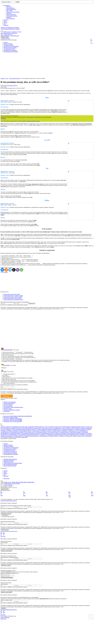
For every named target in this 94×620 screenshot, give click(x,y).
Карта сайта (6, 478)
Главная (5, 42)
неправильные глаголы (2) (48, 433)
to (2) (53, 428)
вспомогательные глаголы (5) (79, 426)
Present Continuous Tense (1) (55, 429)
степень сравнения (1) (42, 429)
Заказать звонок (4, 37)
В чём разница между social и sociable (13, 297)
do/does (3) (69, 428)
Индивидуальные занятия (10, 47)
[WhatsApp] (21, 270)
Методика (8, 6)
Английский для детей (9, 49)
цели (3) (4, 429)
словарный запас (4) (65, 432)
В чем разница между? (11, 85)
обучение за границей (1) (13, 430)
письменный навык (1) (15, 433)
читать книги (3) (36, 430)
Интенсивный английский (10, 453)
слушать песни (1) (37, 428)
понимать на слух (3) (74, 430)
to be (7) (60, 426)
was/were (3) (52, 426)
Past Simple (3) (7, 428)
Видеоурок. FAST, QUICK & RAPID (13, 421)
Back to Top (3, 618)
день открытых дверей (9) (73, 433)
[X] (14, 270)
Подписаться (6, 396)
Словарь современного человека (12, 410)
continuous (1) (65, 430)
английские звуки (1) (54, 436)
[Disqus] (47, 328)
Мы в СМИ (9, 10)
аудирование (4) (84, 430)
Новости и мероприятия (10, 402)
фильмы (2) (32, 426)
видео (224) (17, 437)
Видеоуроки (7, 411)
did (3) (73, 428)
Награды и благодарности (13, 12)
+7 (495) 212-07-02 (5, 38)
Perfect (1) (83, 434)
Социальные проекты (11, 16)
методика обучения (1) (53, 432)
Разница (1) (62, 436)
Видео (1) (11, 437)
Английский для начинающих (11, 46)
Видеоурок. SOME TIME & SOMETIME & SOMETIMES (18, 416)
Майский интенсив (8, 461)
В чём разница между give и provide (12, 298)
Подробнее (3, 118)
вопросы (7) (43, 434)
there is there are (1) (40, 426)
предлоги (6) (89, 434)
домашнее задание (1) (42, 432)
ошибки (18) (14, 428)
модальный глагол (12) (31, 432)
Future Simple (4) (29, 428)
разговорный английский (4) (18, 432)
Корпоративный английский (11, 51)
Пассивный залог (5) (75, 434)
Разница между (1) (19, 436)
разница (6, 272)
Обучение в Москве (8, 45)
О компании (7, 5)
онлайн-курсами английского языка (31, 121)
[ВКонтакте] (2, 270)
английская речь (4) (5, 432)
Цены (5, 21)
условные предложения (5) (53, 434)
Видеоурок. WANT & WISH (10, 417)
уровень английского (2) (81, 429)
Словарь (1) (6, 437)
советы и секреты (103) (78, 436)
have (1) (64, 428)
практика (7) (10, 429)
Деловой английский (9, 460)
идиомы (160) (69, 436)
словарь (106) (24, 437)
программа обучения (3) (76, 432)
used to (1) (34, 429)
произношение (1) (43, 436)
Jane (5, 86)
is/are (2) (89, 426)
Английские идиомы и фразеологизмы (13, 407)
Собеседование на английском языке (13, 463)
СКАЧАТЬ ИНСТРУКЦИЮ (7, 577)
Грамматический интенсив (10, 459)
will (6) (56, 426)
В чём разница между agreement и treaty (13, 299)
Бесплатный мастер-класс (10, 465)
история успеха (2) (57, 430)
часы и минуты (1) (47, 428)
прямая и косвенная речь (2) (8, 436)
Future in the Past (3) (65, 434)
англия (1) (3, 426)
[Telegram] (10, 270)
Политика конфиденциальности (9, 500)
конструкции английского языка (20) (22, 429)
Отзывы (6, 19)
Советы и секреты (8, 404)
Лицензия (8, 13)
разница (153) (20, 428)
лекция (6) (77, 428)
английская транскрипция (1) (31, 436)
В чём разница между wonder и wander (13, 295)
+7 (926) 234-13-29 (7, 34)
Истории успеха (8, 408)
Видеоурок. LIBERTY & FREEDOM (13, 418)
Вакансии (8, 17)
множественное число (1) (33, 434)
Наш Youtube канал (11, 9)
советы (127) (9, 426)
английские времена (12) (68, 429)
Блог (5, 23)
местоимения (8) (23, 434)
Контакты (6, 25)
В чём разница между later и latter (12, 294)
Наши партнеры (10, 8)
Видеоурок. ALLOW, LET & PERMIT (13, 420)
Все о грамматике (8, 406)
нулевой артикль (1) (13, 434)
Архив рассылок (10, 18)
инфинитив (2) (58, 428)
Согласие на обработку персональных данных (9, 531)
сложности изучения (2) (61, 433)
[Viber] (17, 270)
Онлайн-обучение (8, 43)
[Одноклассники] (6, 270)
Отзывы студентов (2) (46, 430)
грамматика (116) (16, 426)
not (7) (46, 426)
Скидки (5, 22)
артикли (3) (83, 433)
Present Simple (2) (67, 426)
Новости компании (11, 14)
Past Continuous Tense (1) (26, 430)
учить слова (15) (25, 426)
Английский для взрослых (10, 50)
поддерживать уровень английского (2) (31, 433)
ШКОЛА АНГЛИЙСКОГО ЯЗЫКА (10, 27)
